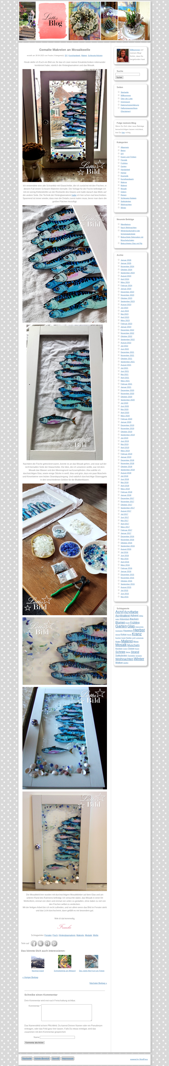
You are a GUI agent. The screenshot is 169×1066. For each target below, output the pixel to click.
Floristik (124, 160)
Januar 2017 (126, 533)
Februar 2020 (126, 419)
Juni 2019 (125, 441)
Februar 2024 (126, 285)
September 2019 (128, 435)
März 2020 (125, 416)
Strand (135, 651)
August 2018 (126, 473)
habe (74, 195)
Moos (136, 641)
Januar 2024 (126, 289)
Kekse (124, 634)
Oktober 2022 (126, 336)
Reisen (123, 195)
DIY (66, 56)
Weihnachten (126, 204)
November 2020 (127, 393)
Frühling (124, 163)
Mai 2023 (124, 314)
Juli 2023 (124, 308)
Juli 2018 (124, 476)
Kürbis (129, 638)
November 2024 (127, 266)
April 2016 (125, 562)
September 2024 (128, 273)
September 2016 (128, 546)
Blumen (120, 622)
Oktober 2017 (126, 505)
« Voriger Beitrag (30, 977)
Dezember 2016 (127, 536)
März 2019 (125, 451)
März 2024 (125, 282)
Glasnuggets (139, 627)
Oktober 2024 (126, 270)
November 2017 (127, 501)
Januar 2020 (126, 422)
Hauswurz (128, 630)
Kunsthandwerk (74, 56)
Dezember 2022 (127, 330)
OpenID (56, 1058)
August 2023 (126, 304)
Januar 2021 (126, 387)
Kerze (129, 635)
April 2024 (125, 279)
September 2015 (128, 584)
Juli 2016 (124, 552)
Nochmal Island (38, 971)
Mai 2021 (124, 374)
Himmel (117, 634)
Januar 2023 (126, 327)
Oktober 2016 (126, 543)
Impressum (125, 102)
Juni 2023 (125, 311)
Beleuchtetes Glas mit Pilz (131, 243)
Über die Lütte (127, 99)
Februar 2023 (126, 324)
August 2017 (126, 511)
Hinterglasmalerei (67, 935)
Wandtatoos (126, 224)
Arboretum (124, 619)
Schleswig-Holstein (95, 56)
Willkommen (135, 50)
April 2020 (125, 412)
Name (36, 1037)
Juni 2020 (125, 406)
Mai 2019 (124, 444)
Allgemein (125, 147)
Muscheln (133, 645)
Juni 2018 (125, 479)
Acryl (119, 612)
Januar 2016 (126, 571)
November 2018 (127, 463)
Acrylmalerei (122, 615)
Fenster (47, 935)
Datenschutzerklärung (130, 105)
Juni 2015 (125, 594)
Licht (133, 638)
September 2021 (128, 362)
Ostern (123, 192)
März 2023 (125, 320)
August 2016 (126, 549)
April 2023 (125, 317)
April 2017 (125, 524)
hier (123, 132)
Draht (128, 623)
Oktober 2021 (126, 358)
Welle (95, 935)
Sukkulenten (126, 201)
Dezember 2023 (127, 292)
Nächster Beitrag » (98, 983)
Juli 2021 (124, 368)
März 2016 (125, 565)
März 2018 (125, 489)
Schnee (120, 651)
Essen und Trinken (128, 157)
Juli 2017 (124, 514)
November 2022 (127, 333)
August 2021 (126, 365)
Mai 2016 (124, 559)
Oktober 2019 (126, 432)
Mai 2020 (124, 409)
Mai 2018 (124, 482)
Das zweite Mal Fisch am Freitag (91, 971)
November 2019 (127, 428)
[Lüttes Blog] (84, 21)
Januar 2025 (126, 263)
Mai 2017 (124, 520)
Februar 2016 (126, 568)
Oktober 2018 (126, 466)
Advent (134, 615)
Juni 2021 (125, 371)
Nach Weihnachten (129, 227)
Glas (131, 626)
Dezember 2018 (127, 460)
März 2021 (125, 381)
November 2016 (127, 540)
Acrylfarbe (131, 612)
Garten (123, 166)
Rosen (137, 648)
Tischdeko (131, 656)
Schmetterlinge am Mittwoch (65, 971)
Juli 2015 (124, 590)
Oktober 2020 (126, 397)
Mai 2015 (124, 597)
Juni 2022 (125, 349)
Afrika (141, 616)
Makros (124, 182)
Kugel (123, 638)
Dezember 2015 (127, 575)
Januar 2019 (126, 457)
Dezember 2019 (127, 425)
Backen (134, 619)
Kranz (137, 634)
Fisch (55, 935)
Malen (118, 641)
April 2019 (125, 447)
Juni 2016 (125, 555)
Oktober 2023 (126, 298)
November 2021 (127, 355)
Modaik (88, 935)
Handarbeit (125, 169)
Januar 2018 (126, 495)
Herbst (123, 173)
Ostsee (131, 648)
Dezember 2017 (127, 498)
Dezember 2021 (127, 352)
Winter (123, 208)
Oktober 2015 (126, 581)
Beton (123, 150)
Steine (128, 652)
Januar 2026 (126, 260)
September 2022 (128, 339)
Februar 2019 (126, 454)
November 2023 (127, 295)
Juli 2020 (124, 403)
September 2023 (128, 301)
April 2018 (125, 486)
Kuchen (118, 638)
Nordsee (119, 648)
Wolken (119, 662)
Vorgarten (139, 655)
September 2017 (128, 508)
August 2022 (126, 343)
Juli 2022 (124, 346)
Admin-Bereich (41, 1058)
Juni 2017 (125, 517)
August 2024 (126, 276)
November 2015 (127, 578)
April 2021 (125, 378)
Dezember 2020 (127, 390)
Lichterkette (140, 638)
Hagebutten (119, 631)
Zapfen (125, 663)
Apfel (117, 619)
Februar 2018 (126, 492)
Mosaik (124, 189)
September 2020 (128, 400)
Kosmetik (124, 176)
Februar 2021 (126, 384)
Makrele (80, 935)
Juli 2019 (124, 438)
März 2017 (125, 527)
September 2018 (128, 470)
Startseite (125, 92)
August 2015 (126, 587)
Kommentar (35, 1006)
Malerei (84, 56)
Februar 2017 (126, 530)
